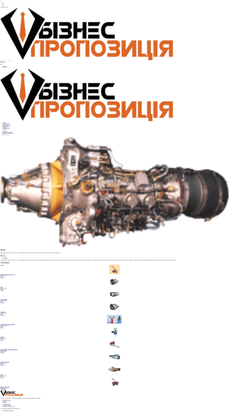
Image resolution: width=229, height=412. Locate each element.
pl (3, 5)
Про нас (4, 401)
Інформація (5, 258)
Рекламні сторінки (6, 400)
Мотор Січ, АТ (3, 256)
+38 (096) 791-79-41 (7, 404)
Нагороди (5, 402)
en (3, 4)
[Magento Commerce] (114, 120)
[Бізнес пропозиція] (114, 59)
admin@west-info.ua (7, 405)
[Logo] (15, 396)
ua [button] (0, 0)
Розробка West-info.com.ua (8, 410)
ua (3, 3)
